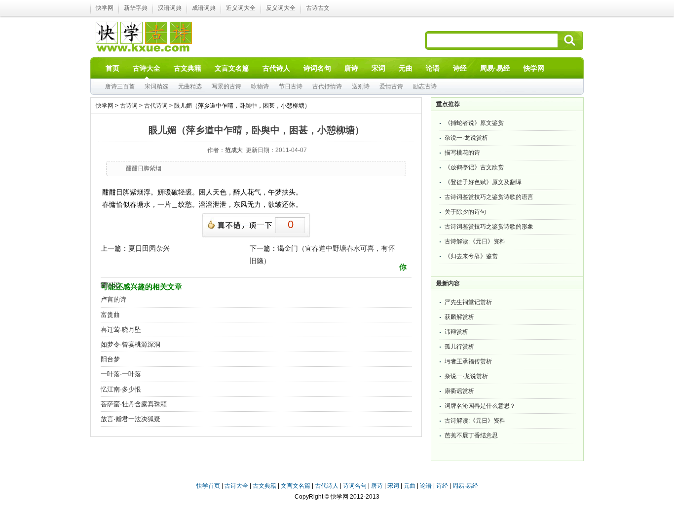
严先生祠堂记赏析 (468, 302)
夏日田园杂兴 (149, 248)
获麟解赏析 (459, 316)
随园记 (110, 284)
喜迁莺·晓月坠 (121, 329)
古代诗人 (326, 485)
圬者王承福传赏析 (468, 361)
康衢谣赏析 (459, 391)
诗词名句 (355, 485)
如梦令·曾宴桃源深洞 (130, 344)
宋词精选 (156, 86)
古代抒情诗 (327, 86)
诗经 (442, 485)
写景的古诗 (226, 86)
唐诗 (377, 485)
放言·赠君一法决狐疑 (130, 419)
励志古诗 (425, 86)
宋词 (393, 485)
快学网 (104, 7)
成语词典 (204, 7)
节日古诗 (290, 86)
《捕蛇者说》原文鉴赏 (474, 122)
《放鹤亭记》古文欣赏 (474, 167)
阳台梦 (110, 359)
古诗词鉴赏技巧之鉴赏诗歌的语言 (489, 197)
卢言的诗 (113, 299)
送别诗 (361, 86)
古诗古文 (318, 7)
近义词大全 (241, 7)
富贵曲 (110, 314)
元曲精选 (190, 86)
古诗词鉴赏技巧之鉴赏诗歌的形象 (489, 226)
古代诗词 (156, 105)
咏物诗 (260, 86)
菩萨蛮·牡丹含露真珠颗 (134, 404)
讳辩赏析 (456, 331)
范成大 (234, 150)
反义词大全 (281, 7)
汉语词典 (170, 7)
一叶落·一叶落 (121, 374)
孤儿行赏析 (459, 346)
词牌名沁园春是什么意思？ (480, 405)
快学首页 (208, 485)
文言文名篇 (295, 485)
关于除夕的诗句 (465, 211)
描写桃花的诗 (462, 152)
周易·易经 (495, 68)
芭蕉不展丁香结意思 (471, 435)
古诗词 (129, 105)
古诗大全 (236, 485)
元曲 (409, 485)
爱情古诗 (391, 86)
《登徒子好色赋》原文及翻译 (483, 182)
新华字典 (136, 7)
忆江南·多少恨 (121, 389)
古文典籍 (264, 485)
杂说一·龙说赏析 (466, 137)
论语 (426, 485)
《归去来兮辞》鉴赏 (471, 256)
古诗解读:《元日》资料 (475, 241)
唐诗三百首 (120, 86)
